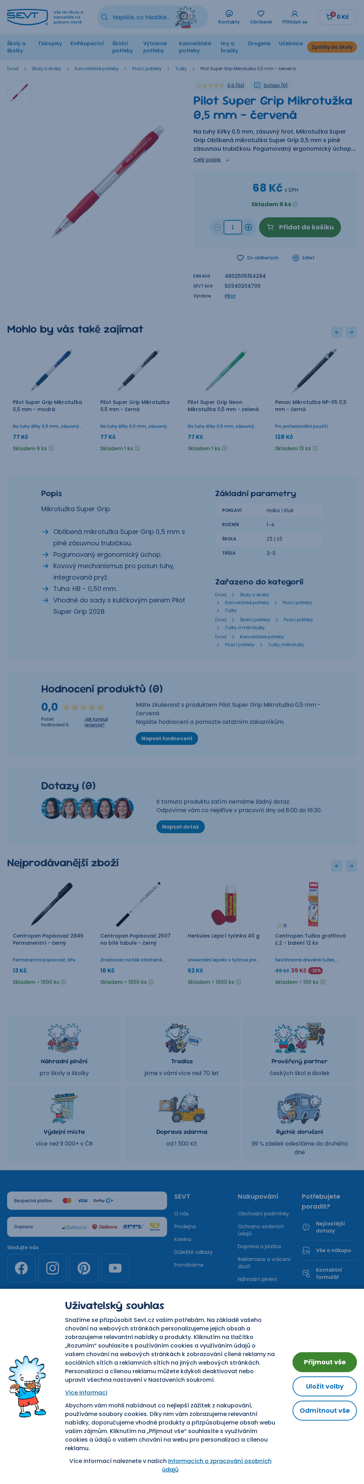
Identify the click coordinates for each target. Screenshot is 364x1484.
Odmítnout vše (325, 1410)
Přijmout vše (325, 1362)
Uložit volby (325, 1386)
